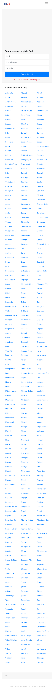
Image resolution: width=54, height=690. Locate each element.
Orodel (8, 453)
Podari (7, 489)
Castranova (25, 204)
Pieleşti (39, 462)
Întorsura (24, 355)
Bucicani (8, 169)
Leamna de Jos (27, 373)
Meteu (23, 409)
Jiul (38, 364)
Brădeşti (8, 155)
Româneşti (25, 538)
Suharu (8, 591)
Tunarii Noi (41, 613)
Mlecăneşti (9, 418)
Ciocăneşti (41, 222)
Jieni (23, 364)
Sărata (23, 551)
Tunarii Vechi (10, 618)
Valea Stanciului (27, 640)
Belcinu (39, 129)
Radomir (24, 524)
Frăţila (39, 298)
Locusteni (25, 387)
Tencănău (40, 604)
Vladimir (8, 658)
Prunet (39, 511)
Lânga (39, 369)
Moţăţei (24, 427)
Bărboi (7, 120)
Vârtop (39, 640)
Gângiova (40, 306)
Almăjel (24, 97)
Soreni (23, 582)
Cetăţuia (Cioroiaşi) (28, 217)
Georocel (40, 311)
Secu (39, 560)
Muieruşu (40, 431)
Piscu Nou (41, 471)
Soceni (39, 578)
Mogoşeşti (9, 422)
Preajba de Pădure (28, 507)
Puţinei (8, 516)
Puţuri (23, 516)
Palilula (8, 458)
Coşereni (8, 244)
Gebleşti (24, 311)
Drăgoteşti (25, 275)
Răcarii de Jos (42, 516)
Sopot (7, 582)
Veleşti (23, 649)
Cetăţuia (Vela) (42, 217)
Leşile (23, 378)
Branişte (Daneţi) (27, 160)
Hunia (39, 351)
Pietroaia (8, 467)
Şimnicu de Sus (27, 573)
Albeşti (39, 93)
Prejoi (23, 511)
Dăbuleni (24, 258)
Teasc (39, 600)
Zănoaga (40, 658)
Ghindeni (8, 320)
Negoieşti (25, 440)
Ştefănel (8, 587)
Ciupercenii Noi (43, 226)
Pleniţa (8, 480)
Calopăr (40, 186)
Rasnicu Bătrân (11, 529)
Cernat (23, 213)
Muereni (24, 431)
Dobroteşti (25, 271)
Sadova (24, 542)
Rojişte (8, 538)
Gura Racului (42, 346)
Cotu (23, 249)
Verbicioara (41, 649)
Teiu (22, 604)
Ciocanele (25, 222)
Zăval (7, 662)
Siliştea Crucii (42, 569)
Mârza (39, 404)
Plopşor (40, 480)
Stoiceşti (40, 587)
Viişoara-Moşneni (44, 653)
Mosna (39, 422)
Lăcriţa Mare (10, 369)
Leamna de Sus (43, 373)
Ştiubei (23, 587)
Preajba (40, 502)
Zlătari (23, 662)
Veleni (7, 649)
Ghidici (39, 315)
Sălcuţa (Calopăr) (28, 547)
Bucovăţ (24, 169)
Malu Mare (41, 395)
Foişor (7, 298)
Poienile (8, 493)
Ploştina (40, 484)
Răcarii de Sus (11, 520)
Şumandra (25, 591)
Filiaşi (7, 293)
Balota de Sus (42, 111)
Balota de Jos (26, 111)
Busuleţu (24, 177)
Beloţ (7, 133)
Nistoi (7, 444)
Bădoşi (23, 106)
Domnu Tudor (42, 271)
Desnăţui (40, 262)
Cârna (7, 200)
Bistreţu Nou (26, 137)
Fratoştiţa (9, 302)
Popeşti (24, 498)
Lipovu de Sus (26, 382)
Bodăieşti (9, 142)
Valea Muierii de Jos (13, 640)
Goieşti (24, 333)
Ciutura (24, 231)
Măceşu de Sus (27, 391)
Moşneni (8, 427)
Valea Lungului (26, 636)
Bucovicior (41, 169)
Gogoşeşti (9, 329)
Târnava (40, 596)
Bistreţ (8, 137)
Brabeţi (24, 151)
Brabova (40, 151)
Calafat (39, 182)
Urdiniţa (24, 622)
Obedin (39, 444)
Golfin (7, 338)
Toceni (7, 613)
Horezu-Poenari (27, 351)
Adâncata (9, 93)
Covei (39, 249)
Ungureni (24, 618)
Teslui (23, 609)
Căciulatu (24, 182)
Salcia (39, 542)
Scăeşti (24, 556)
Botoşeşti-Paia (42, 146)
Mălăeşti (8, 395)
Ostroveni (25, 453)
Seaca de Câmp (11, 560)
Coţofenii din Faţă (12, 249)
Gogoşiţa (24, 329)
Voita (23, 658)
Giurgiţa (24, 324)
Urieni (7, 627)
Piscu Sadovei (10, 475)
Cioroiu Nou (26, 226)
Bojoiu (7, 146)
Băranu (39, 115)
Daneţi (39, 258)
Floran (23, 293)
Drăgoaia (8, 275)
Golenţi (39, 333)
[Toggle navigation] (46, 3)
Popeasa (8, 498)
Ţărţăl (7, 600)
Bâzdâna (24, 124)
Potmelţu (8, 502)
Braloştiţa (40, 155)
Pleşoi (23, 480)
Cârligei (40, 195)
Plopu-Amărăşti (11, 484)
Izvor (7, 364)
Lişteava (40, 382)
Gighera (40, 320)
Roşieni (39, 538)
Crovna (39, 253)
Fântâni (8, 289)
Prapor (23, 502)
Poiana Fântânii (27, 489)
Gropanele (41, 342)
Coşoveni (24, 244)
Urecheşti (40, 622)
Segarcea (40, 564)
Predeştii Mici (10, 511)
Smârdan (24, 578)
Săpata (8, 551)
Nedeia (39, 435)
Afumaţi (24, 93)
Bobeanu (40, 137)
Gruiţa (7, 346)
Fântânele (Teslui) (44, 284)
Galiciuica (25, 306)
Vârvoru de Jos (27, 645)
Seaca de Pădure (27, 560)
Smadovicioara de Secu (14, 578)
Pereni (39, 458)
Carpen (24, 200)
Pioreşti (24, 467)
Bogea (39, 142)
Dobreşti (24, 266)
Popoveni (40, 498)
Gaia (38, 302)
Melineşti (8, 409)
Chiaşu (8, 222)
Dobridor (40, 266)
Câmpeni (24, 191)
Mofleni (24, 418)
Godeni (39, 324)
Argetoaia (9, 106)
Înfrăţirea (8, 355)
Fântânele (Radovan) (29, 284)
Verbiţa (8, 653)
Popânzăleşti (42, 493)
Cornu (39, 240)
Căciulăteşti (10, 182)
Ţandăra (24, 596)
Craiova (8, 253)
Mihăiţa (40, 409)
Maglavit (40, 391)
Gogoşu (40, 329)
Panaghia (24, 458)
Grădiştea (9, 342)
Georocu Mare (11, 315)
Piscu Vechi (25, 475)
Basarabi (40, 120)
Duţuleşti (24, 280)
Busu (7, 177)
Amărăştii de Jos (12, 102)
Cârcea (24, 195)
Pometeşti (25, 493)
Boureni (8, 151)
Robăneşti (9, 533)
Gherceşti (25, 315)
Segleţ (7, 569)
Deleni (7, 262)
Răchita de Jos (27, 520)
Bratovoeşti (25, 164)
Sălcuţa (8, 547)
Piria (38, 467)
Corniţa (24, 240)
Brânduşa (9, 160)
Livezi (7, 387)
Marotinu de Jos (43, 400)
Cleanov (40, 231)
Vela (38, 645)
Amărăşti (40, 97)
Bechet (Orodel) (11, 129)
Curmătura (9, 258)
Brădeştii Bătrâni (27, 155)
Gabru (23, 302)
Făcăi (39, 280)
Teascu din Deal (11, 604)
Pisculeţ (40, 475)
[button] (6, 675)
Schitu (39, 556)
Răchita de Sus (43, 520)
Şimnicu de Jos (11, 573)
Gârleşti (8, 311)
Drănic (39, 275)
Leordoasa (9, 378)
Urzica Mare (41, 627)
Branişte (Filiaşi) (43, 160)
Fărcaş (23, 289)
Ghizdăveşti (26, 320)
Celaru (39, 209)
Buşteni (40, 173)
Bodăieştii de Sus (28, 142)
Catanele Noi (26, 209)
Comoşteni (25, 235)
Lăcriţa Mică (26, 369)
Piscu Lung (25, 471)
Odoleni (24, 449)
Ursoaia (24, 627)
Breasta (40, 164)
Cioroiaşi (8, 226)
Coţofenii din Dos (44, 244)
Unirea (7, 622)
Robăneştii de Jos (28, 533)
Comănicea (9, 235)
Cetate (8, 217)
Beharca (24, 129)
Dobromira (9, 271)
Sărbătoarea (42, 551)
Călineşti (24, 186)
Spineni (39, 582)
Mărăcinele (25, 400)
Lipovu (8, 382)
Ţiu (38, 609)
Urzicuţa (8, 631)
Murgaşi (8, 435)
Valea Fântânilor (43, 631)
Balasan (8, 111)
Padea (39, 453)
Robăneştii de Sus (44, 533)
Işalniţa (8, 360)
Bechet (39, 124)
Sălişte (39, 547)
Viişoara (24, 653)
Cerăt (7, 213)
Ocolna (8, 449)
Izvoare (40, 360)
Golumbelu (25, 338)
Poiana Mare (42, 489)
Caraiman (40, 191)
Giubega (8, 324)
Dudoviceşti (10, 280)
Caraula (8, 195)
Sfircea (24, 569)
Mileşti (7, 413)
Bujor (7, 173)
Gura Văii (8, 351)
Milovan (24, 413)
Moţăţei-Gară (42, 427)
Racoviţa (8, 524)
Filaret (39, 289)
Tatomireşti (25, 600)
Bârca (23, 120)
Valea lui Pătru (11, 636)
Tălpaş (39, 591)
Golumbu (40, 338)
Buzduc (40, 177)
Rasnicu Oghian (27, 529)
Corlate (40, 235)
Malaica (24, 395)
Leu (38, 378)
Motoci (8, 431)
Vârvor (8, 645)
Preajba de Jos (11, 507)
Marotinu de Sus (11, 404)
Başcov (8, 124)
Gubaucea (25, 346)
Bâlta (7, 115)
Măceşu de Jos (11, 391)
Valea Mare (41, 636)
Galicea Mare (10, 306)
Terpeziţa (9, 609)
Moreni (23, 422)
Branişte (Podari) (12, 164)
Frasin (23, 298)
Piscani (8, 471)
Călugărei (9, 191)
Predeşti (40, 507)
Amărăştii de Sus (27, 102)
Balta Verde (25, 115)
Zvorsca (40, 662)
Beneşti (24, 133)
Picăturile (24, 462)
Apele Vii (40, 102)
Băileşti (39, 106)
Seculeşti (24, 564)
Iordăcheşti (41, 355)
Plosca (23, 484)
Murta (23, 435)
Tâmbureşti (9, 596)
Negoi (7, 440)
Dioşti (7, 266)
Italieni (23, 360)
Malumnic (9, 400)
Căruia (7, 204)
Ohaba (39, 449)
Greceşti (24, 342)
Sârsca (8, 556)
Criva (23, 253)
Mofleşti (40, 418)
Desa (23, 262)
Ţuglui (23, 613)
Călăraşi (8, 186)
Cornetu (8, 240)
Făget (7, 284)
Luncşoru (40, 387)
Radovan (40, 524)
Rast (38, 529)
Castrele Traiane (43, 204)
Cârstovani (41, 200)
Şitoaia (39, 573)
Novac (23, 444)
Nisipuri (40, 440)
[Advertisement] (27, 30)
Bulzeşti (24, 173)
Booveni (24, 146)
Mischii (39, 413)
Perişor (8, 462)
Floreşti (40, 293)
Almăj (7, 97)
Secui (7, 564)
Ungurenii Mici (42, 618)
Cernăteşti (41, 213)
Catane (8, 209)
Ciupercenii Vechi (12, 231)
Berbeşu (40, 133)
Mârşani (24, 404)
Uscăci (23, 631)
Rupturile (8, 542)
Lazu (7, 373)
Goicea (8, 333)
